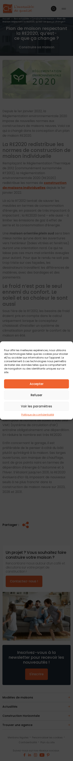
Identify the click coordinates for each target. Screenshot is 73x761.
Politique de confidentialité (37, 414)
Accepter (37, 384)
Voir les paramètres (36, 406)
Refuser (36, 395)
